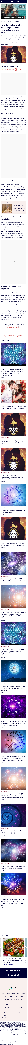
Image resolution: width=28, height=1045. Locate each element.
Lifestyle (20, 335)
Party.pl (20, 1004)
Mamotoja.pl (6, 1012)
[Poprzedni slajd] (1, 947)
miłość (9, 333)
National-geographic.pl (7, 1018)
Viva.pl (20, 1012)
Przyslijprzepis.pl (20, 1010)
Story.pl (20, 1018)
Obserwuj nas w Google (9, 69)
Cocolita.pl (7, 1010)
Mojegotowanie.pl (7, 1015)
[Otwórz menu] (1, 1)
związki (3, 333)
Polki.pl (20, 1007)
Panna (3, 335)
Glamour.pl (7, 1007)
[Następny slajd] (26, 947)
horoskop (16, 333)
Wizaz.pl (20, 1015)
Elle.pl (7, 1004)
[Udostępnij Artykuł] (18, 69)
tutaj (11, 1044)
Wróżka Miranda (11, 335)
